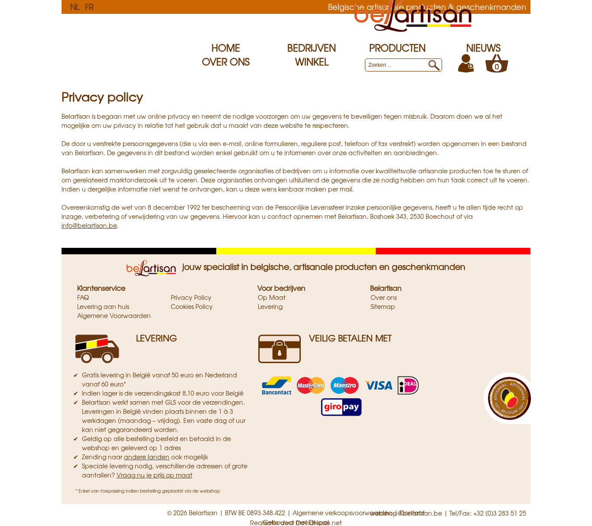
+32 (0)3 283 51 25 (499, 513)
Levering (270, 306)
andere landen (146, 456)
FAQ (83, 297)
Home (225, 48)
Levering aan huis (103, 306)
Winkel (312, 61)
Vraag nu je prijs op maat (154, 475)
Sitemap (383, 306)
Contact (412, 512)
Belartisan (386, 287)
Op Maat (272, 297)
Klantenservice (101, 287)
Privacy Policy (191, 297)
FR (89, 6)
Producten (397, 48)
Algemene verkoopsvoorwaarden (342, 512)
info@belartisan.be (89, 225)
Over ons (226, 61)
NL (74, 6)
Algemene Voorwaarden (114, 315)
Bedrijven (311, 48)
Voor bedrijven (281, 287)
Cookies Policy (192, 306)
